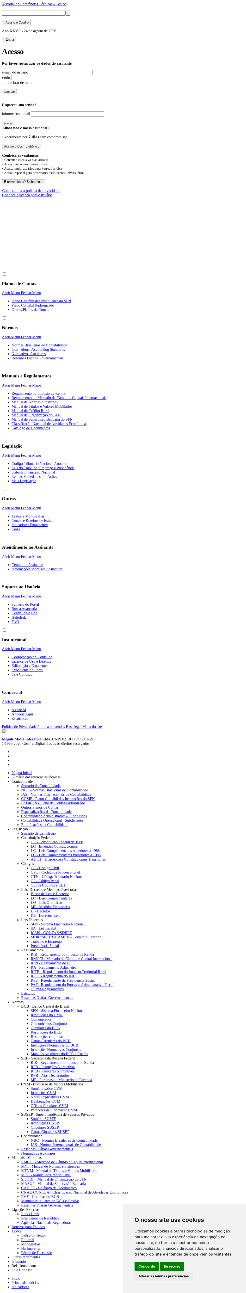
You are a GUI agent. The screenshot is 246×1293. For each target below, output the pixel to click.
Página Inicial (22, 773)
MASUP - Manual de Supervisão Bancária (53, 1184)
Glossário (20, 1261)
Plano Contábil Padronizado (33, 305)
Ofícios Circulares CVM (49, 1106)
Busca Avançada (24, 609)
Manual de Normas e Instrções (35, 402)
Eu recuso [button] (172, 1266)
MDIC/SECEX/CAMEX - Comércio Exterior (66, 937)
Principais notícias (25, 1283)
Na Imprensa (31, 1248)
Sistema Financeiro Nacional (33, 472)
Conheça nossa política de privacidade (31, 191)
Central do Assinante (27, 565)
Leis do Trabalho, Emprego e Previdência (43, 468)
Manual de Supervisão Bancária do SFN (42, 419)
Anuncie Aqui (22, 714)
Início (16, 1278)
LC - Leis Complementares (51, 898)
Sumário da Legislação (38, 833)
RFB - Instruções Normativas (53, 1067)
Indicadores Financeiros (30, 525)
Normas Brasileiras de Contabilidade (39, 345)
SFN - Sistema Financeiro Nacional (58, 924)
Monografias (30, 1244)
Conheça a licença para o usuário (27, 195)
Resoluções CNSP (45, 1123)
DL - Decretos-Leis (45, 915)
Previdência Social (45, 946)
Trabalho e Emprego (46, 941)
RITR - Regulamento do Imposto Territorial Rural (68, 972)
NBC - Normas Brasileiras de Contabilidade (54, 790)
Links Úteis (30, 1214)
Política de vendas (51, 727)
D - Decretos (40, 911)
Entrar (9, 39)
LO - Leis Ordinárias (46, 902)
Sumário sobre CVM (46, 1088)
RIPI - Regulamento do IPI (51, 963)
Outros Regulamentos (47, 989)
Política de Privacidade (19, 727)
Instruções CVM (43, 1093)
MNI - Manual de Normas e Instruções (50, 1166)
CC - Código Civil (45, 868)
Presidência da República (40, 1218)
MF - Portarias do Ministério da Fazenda (61, 1080)
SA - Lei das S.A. (44, 928)
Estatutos (28, 993)
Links (16, 529)
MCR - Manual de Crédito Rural (46, 1175)
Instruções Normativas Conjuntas (56, 1049)
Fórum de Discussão (36, 1253)
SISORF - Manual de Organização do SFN (54, 1179)
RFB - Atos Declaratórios (50, 1075)
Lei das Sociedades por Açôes (34, 476)
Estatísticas (20, 718)
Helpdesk (19, 617)
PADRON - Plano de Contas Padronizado (53, 803)
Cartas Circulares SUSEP (50, 1132)
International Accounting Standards (38, 349)
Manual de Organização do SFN (36, 415)
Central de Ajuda (24, 613)
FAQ (15, 622)
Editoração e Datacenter (30, 666)
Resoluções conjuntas (47, 1036)
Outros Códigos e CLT (48, 885)
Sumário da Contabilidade (41, 786)
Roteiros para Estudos (28, 1227)
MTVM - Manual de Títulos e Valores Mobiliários (59, 1171)
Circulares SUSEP (45, 1127)
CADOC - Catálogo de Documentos (49, 1188)
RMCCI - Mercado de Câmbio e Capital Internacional (71, 959)
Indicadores (20, 1287)
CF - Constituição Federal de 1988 (57, 842)
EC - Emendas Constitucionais (54, 846)
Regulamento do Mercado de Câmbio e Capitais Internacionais (59, 398)
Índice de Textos (33, 1235)
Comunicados (41, 1019)
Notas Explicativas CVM (50, 1097)
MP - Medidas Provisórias (50, 907)
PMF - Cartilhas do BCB (40, 1196)
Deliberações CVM (45, 1101)
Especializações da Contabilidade (46, 812)
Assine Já (19, 710)
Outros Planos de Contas (30, 310)
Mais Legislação (24, 481)
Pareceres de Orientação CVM (54, 1110)
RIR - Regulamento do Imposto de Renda (62, 954)
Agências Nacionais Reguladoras (46, 1222)
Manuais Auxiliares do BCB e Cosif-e (59, 1054)
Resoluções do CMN (47, 1015)
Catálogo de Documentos (31, 428)
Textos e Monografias (28, 516)
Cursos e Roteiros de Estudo (33, 520)
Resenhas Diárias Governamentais (37, 358)
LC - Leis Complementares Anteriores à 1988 (65, 851)
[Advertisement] (89, 255)
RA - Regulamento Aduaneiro (53, 967)
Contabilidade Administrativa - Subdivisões (54, 816)
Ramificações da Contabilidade (44, 825)
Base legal (73, 727)
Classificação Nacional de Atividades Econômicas (49, 424)
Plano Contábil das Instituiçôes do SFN (41, 301)
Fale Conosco (22, 674)
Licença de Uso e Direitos (31, 661)
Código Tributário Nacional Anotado (39, 464)
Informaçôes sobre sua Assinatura (37, 569)
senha (6, 77)
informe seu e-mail (16, 114)
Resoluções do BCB (46, 1032)
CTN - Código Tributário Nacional (57, 876)
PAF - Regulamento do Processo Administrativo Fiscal (72, 985)
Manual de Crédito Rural (30, 411)
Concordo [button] (146, 1266)
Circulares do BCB (45, 1028)
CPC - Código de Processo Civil (55, 872)
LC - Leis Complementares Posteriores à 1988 (66, 855)
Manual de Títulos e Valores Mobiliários (42, 406)
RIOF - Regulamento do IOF (53, 976)
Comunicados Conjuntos (49, 1024)
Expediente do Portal (27, 670)
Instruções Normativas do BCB (54, 1045)
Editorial (27, 1240)
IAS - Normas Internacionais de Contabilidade (56, 794)
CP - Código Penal (45, 881)
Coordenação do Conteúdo (32, 657)
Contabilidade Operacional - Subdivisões (52, 820)
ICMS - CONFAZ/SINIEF (51, 933)
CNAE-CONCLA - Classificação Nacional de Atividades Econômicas (74, 1192)
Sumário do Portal (25, 604)
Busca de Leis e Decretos (50, 894)
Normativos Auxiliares (29, 354)
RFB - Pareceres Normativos (52, 1071)
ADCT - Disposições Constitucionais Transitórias (68, 859)
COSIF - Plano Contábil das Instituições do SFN (58, 799)
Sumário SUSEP (43, 1119)
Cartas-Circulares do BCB (51, 1041)
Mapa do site (92, 727)
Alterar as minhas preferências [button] (163, 1276)
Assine (16, 22)
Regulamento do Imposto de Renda (38, 393)
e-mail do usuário (15, 72)
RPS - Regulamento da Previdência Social (63, 980)
